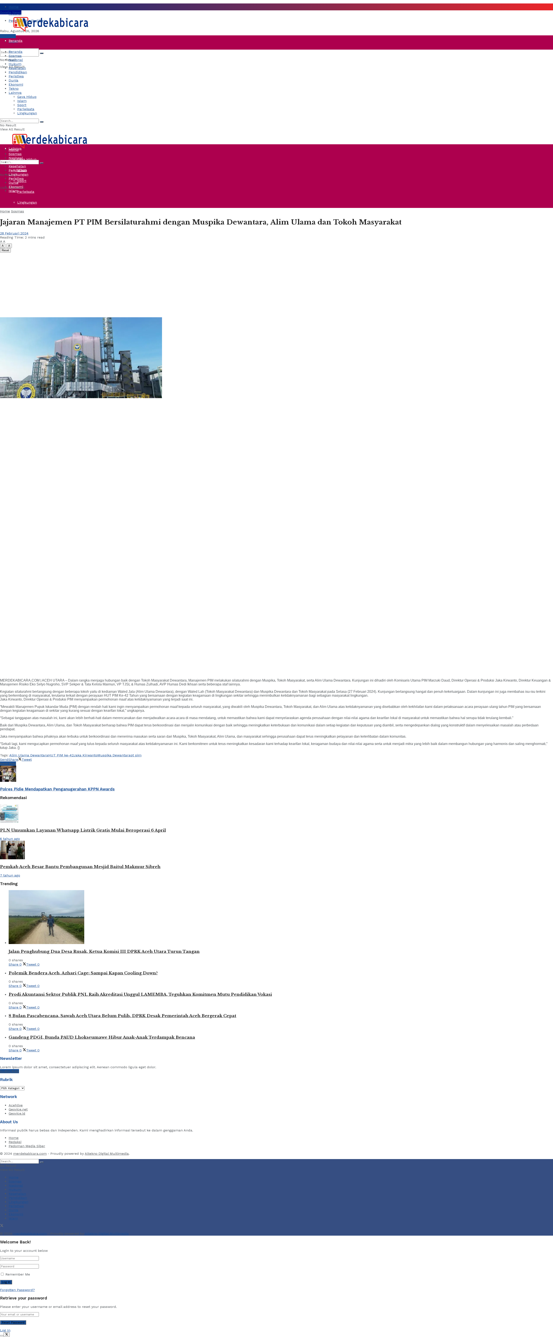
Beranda (15, 41)
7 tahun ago (10, 875)
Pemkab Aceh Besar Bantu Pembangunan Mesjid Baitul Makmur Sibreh (80, 866)
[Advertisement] (276, 285)
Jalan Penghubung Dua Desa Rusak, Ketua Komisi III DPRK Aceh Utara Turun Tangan (104, 951)
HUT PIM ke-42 (61, 755)
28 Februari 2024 (14, 233)
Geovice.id (17, 1113)
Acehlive (16, 1105)
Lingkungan (27, 202)
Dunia (13, 116)
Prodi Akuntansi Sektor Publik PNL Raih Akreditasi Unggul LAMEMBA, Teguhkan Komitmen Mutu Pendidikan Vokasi (140, 994)
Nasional (16, 60)
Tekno (14, 88)
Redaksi (15, 1142)
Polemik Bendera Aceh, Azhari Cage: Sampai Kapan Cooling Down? (83, 973)
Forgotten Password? (17, 1290)
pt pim (135, 755)
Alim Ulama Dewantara (28, 755)
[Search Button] (41, 53)
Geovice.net (18, 1109)
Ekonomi (16, 84)
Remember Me (17, 1274)
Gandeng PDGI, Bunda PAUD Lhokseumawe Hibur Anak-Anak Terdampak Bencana (102, 1037)
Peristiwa (16, 105)
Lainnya (15, 93)
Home (14, 7)
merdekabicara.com (30, 1154)
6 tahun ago (10, 839)
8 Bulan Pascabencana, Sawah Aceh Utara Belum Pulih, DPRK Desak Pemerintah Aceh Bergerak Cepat (122, 1015)
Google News (10, 12)
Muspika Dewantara (113, 755)
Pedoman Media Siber (27, 1146)
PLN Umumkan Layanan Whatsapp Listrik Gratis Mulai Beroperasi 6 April (83, 830)
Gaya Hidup (27, 97)
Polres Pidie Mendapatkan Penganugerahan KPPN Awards (57, 789)
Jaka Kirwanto (85, 755)
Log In (5, 1330)
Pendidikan (18, 72)
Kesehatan (17, 68)
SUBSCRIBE (9, 1071)
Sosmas (15, 56)
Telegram (8, 36)
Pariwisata (25, 192)
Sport (21, 181)
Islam (22, 101)
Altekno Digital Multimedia (107, 1154)
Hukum (15, 64)
